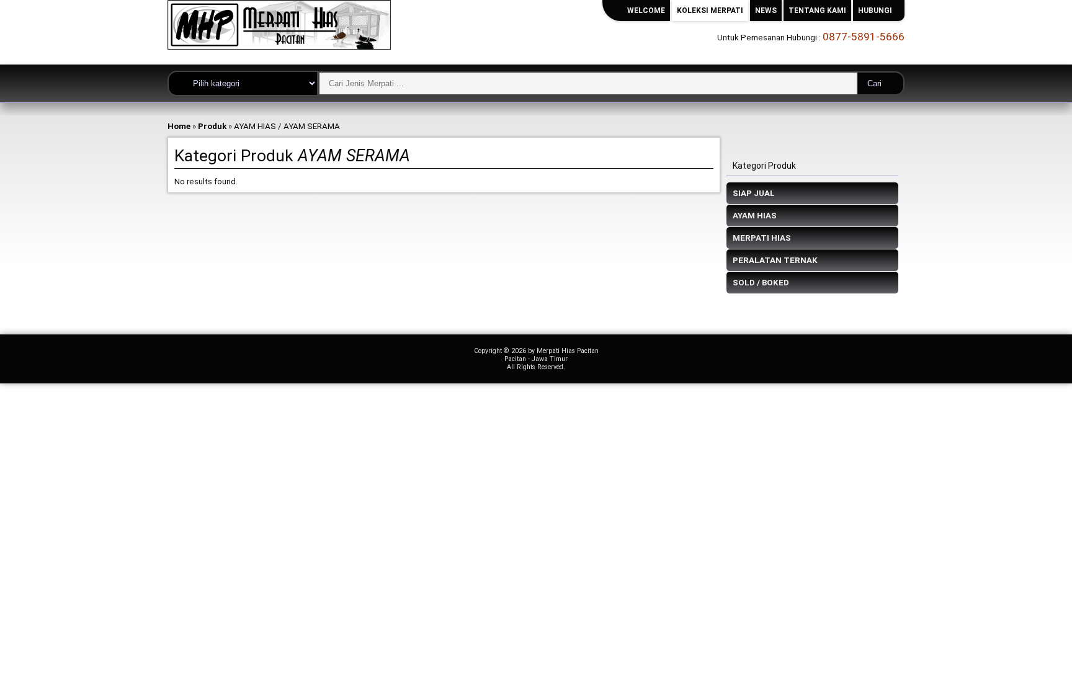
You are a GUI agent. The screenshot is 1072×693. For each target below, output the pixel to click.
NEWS (766, 10)
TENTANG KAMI (817, 10)
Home (179, 126)
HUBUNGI (875, 10)
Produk (212, 126)
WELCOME (646, 10)
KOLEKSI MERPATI (710, 10)
